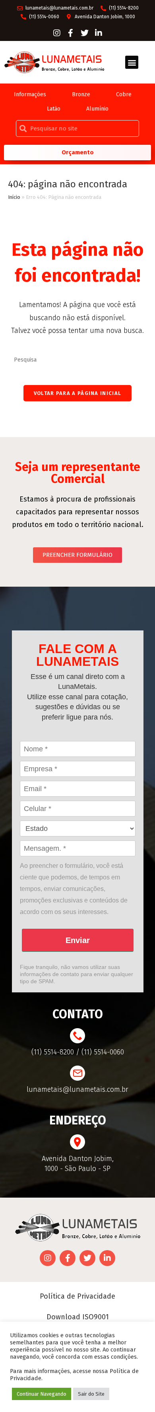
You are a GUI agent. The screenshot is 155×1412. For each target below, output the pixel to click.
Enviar (78, 940)
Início (14, 197)
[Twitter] (85, 33)
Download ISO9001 (77, 1317)
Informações (30, 94)
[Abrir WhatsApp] (135, 1392)
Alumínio (97, 108)
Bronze (81, 94)
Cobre (124, 94)
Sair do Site (91, 1394)
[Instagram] (57, 33)
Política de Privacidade (77, 1296)
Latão (53, 108)
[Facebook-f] (71, 33)
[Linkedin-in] (99, 33)
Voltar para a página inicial (77, 393)
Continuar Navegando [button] (41, 1394)
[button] (131, 62)
